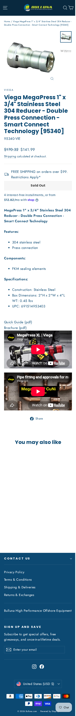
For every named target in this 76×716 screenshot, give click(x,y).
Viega (9, 90)
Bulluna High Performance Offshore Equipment (38, 610)
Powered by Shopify (49, 711)
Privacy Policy (14, 572)
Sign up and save (22, 627)
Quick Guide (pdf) (18, 322)
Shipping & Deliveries (19, 587)
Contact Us (17, 558)
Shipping (10, 156)
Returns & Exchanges (19, 595)
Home (7, 21)
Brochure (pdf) (15, 327)
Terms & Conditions (18, 579)
